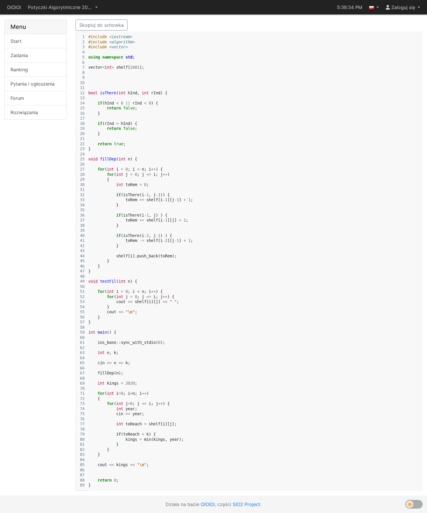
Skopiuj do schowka (101, 25)
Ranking (19, 69)
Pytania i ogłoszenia (32, 84)
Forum (17, 98)
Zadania (19, 55)
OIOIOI (14, 7)
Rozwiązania (24, 112)
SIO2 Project (246, 504)
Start (15, 41)
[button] (62, 7)
